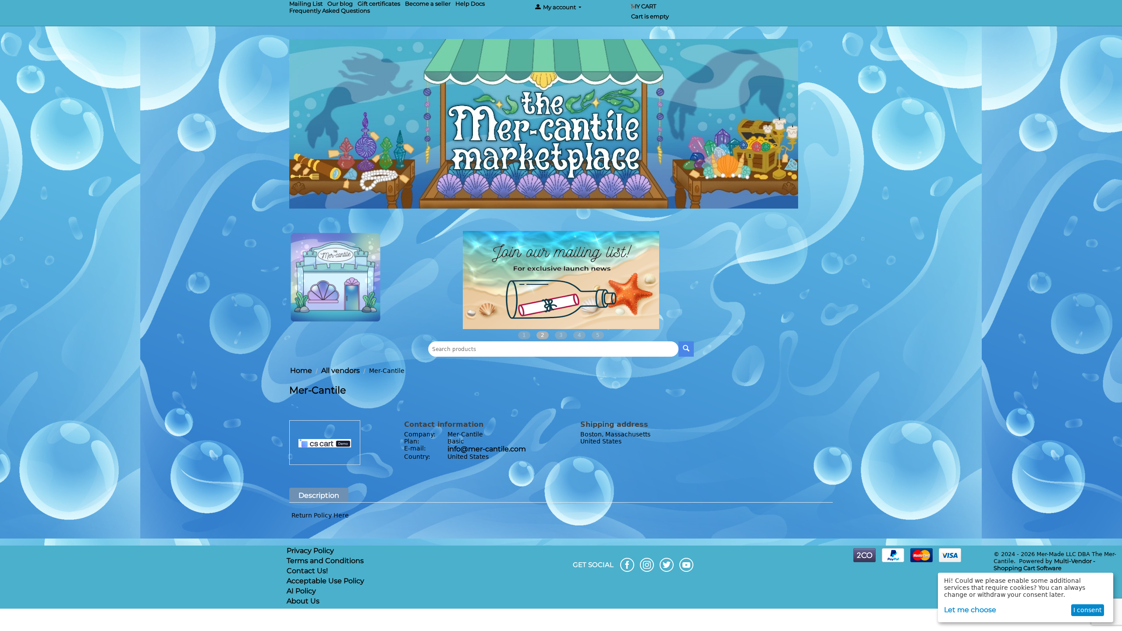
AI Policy (301, 591)
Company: (420, 434)
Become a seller (428, 3)
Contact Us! (307, 571)
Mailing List (306, 3)
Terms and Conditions (325, 561)
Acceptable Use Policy (325, 581)
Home (301, 370)
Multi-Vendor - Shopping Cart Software (1044, 564)
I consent (1087, 609)
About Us (303, 601)
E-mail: (415, 448)
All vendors (340, 370)
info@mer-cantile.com (486, 449)
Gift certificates (379, 3)
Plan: (411, 441)
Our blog (340, 3)
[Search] (686, 349)
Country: (417, 456)
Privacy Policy (310, 550)
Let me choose (970, 610)
